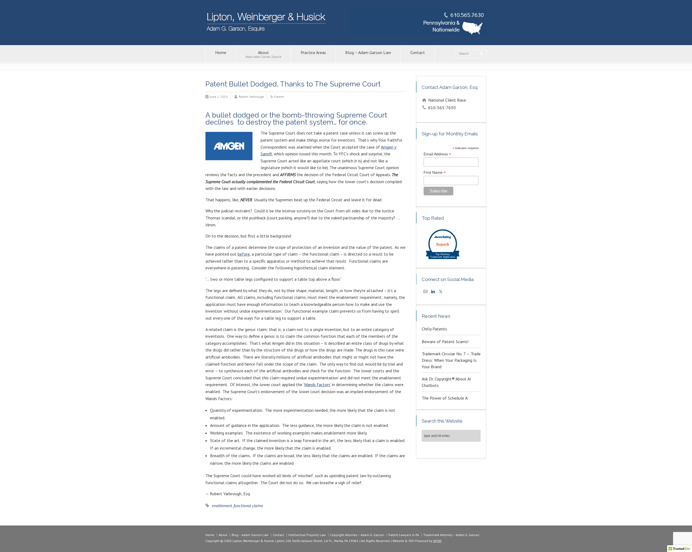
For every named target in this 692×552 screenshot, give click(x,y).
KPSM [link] (437, 541)
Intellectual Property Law (307, 535)
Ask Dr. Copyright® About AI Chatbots (446, 382)
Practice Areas (313, 52)
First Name (435, 172)
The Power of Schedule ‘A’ (445, 398)
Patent (279, 97)
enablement (222, 505)
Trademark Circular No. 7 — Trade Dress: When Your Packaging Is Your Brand (451, 360)
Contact (417, 52)
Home (220, 52)
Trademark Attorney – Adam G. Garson (451, 535)
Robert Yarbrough (251, 97)
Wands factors (317, 384)
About (263, 54)
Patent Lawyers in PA (403, 535)
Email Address (437, 154)
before (244, 254)
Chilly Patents (434, 329)
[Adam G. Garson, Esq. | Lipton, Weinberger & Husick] (268, 34)
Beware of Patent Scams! (445, 341)
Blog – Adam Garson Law (368, 52)
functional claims (248, 505)
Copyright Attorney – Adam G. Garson (357, 535)
